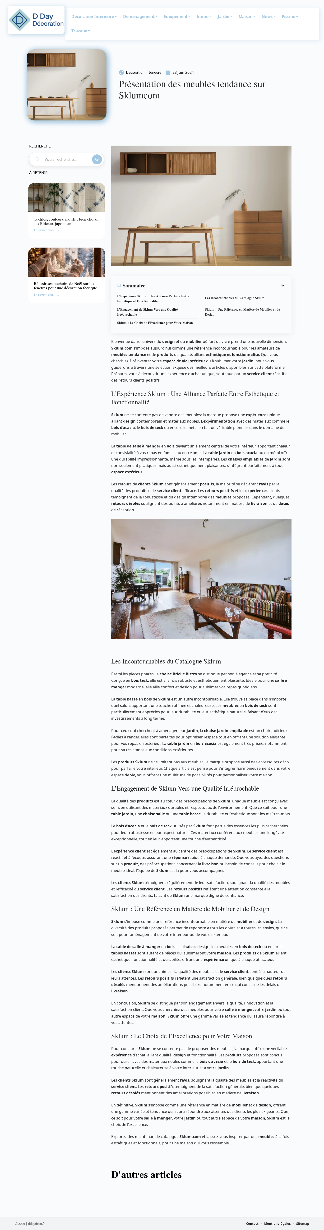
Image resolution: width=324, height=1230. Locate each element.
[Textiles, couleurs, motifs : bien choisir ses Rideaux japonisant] (66, 197)
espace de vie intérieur (184, 361)
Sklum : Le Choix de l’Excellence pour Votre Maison (155, 322)
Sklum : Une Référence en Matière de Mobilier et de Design (242, 312)
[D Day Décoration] (36, 20)
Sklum (117, 348)
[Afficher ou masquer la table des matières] (215, 285)
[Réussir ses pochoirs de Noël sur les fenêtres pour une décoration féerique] (66, 262)
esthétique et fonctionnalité (232, 354)
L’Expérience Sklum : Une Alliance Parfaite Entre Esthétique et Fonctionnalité (153, 299)
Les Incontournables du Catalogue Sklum (234, 297)
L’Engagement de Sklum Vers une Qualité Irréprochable (147, 312)
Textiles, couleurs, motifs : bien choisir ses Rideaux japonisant (66, 221)
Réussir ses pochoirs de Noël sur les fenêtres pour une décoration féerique (65, 286)
